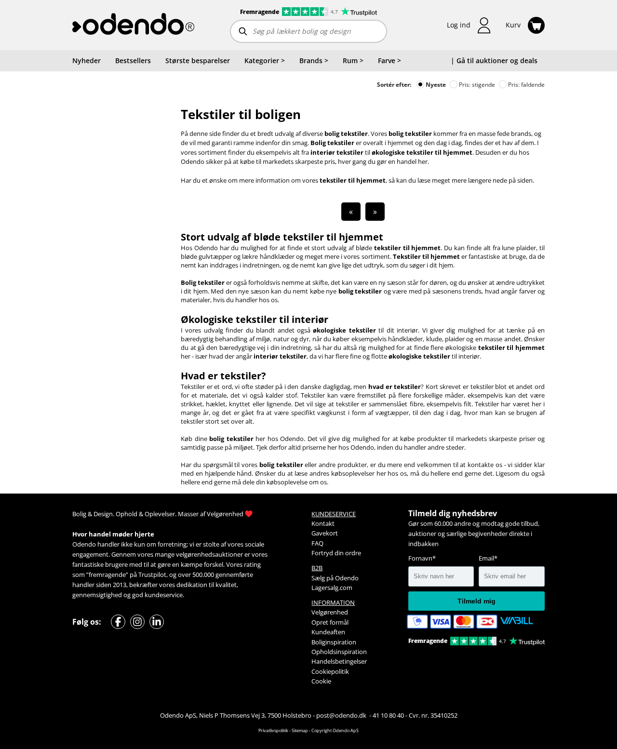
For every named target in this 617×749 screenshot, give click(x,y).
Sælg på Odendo (335, 578)
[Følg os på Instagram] (137, 622)
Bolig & (82, 513)
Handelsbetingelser (339, 661)
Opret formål (330, 622)
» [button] (375, 211)
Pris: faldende (526, 84)
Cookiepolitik (330, 671)
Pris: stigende (476, 84)
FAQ (317, 543)
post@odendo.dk (342, 715)
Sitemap (300, 730)
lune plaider (519, 247)
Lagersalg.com (331, 587)
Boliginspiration (333, 642)
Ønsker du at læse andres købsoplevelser (315, 473)
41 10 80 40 (388, 715)
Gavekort (324, 533)
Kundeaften (328, 632)
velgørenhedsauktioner (209, 554)
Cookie (321, 681)
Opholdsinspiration (339, 651)
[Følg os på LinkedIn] (156, 622)
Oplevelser (160, 513)
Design (103, 513)
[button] (469, 25)
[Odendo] (133, 25)
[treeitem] (264, 60)
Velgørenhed (225, 513)
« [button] (351, 211)
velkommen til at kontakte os (459, 464)
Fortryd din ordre (336, 552)
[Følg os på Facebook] (118, 622)
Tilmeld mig (476, 601)
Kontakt (323, 523)
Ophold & (129, 513)
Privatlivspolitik (273, 730)
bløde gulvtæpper (206, 256)
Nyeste (435, 84)
